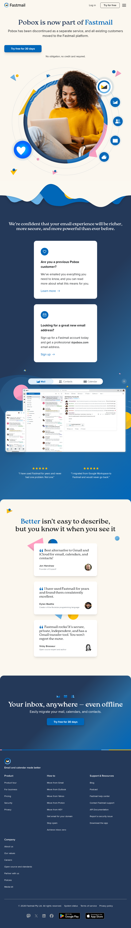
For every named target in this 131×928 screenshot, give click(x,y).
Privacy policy (106, 906)
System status (71, 906)
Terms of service (89, 906)
